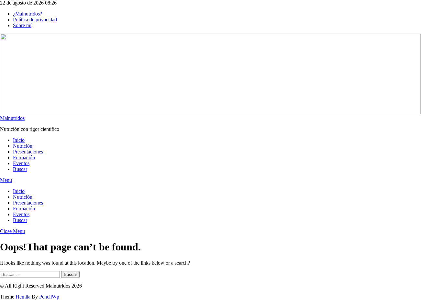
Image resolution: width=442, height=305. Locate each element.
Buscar (20, 169)
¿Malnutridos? (27, 13)
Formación (24, 157)
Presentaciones (28, 151)
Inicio (19, 140)
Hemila (23, 297)
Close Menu (12, 231)
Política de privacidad (35, 19)
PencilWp (49, 297)
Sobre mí (22, 25)
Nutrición (22, 146)
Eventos (21, 163)
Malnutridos (12, 118)
